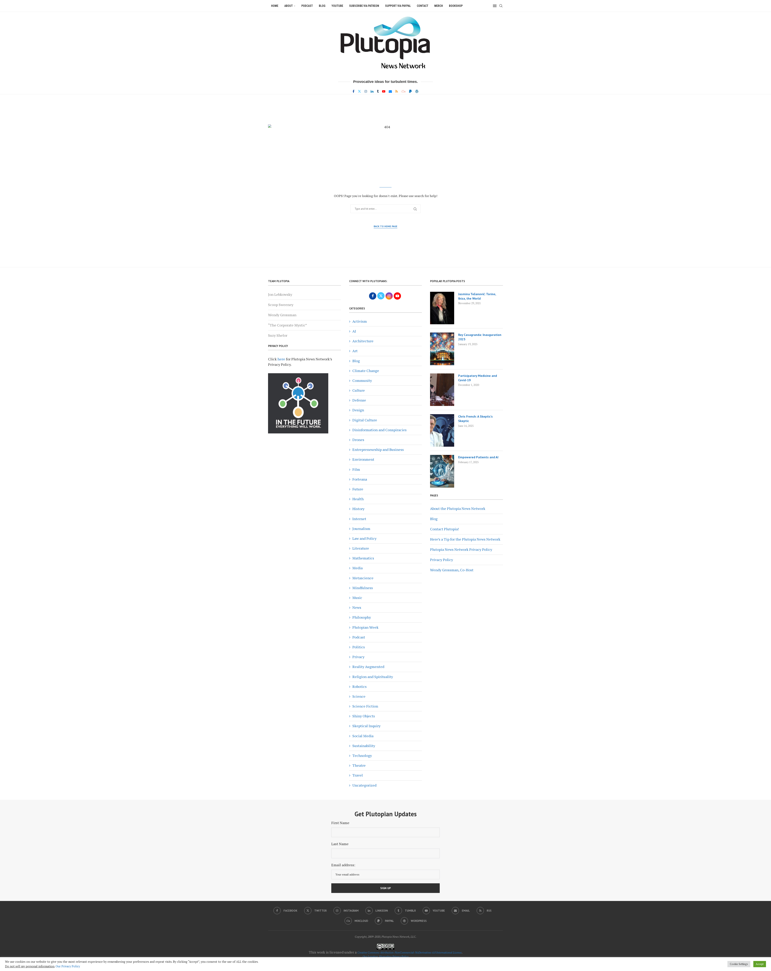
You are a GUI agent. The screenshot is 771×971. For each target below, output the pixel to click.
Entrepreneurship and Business (378, 449)
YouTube (337, 5)
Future (357, 489)
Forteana (359, 479)
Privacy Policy (441, 559)
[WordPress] (416, 91)
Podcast (307, 5)
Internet (359, 518)
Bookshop (456, 5)
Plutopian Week (365, 627)
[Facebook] (353, 91)
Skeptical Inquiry (366, 725)
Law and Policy (364, 538)
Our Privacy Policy (68, 966)
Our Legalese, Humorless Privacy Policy (385, 956)
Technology (362, 755)
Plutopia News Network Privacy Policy (461, 549)
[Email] (390, 91)
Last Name (340, 843)
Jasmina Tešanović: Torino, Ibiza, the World (477, 296)
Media (357, 567)
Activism (359, 321)
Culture (358, 390)
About (288, 5)
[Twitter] (359, 91)
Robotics (359, 686)
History (358, 508)
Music (357, 597)
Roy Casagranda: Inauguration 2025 (479, 337)
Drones (358, 439)
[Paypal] (410, 91)
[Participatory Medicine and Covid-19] (442, 389)
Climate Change (365, 370)
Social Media (362, 735)
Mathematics (363, 558)
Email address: (343, 864)
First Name (340, 822)
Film (356, 469)
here (281, 359)
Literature (360, 548)
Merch (438, 5)
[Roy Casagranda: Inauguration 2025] (442, 348)
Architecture (362, 341)
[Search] (501, 6)
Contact (422, 5)
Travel (357, 775)
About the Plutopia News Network (457, 508)
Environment (363, 459)
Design (358, 410)
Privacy (358, 656)
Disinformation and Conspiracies (379, 429)
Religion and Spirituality (372, 676)
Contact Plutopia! (444, 529)
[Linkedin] (372, 91)
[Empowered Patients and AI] (442, 471)
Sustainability (363, 745)
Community (362, 380)
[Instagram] (365, 91)
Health (358, 498)
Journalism (361, 528)
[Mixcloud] (403, 91)
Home (274, 5)
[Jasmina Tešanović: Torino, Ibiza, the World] (442, 308)
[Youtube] (383, 91)
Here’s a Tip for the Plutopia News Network (465, 539)
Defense (359, 400)
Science (358, 696)
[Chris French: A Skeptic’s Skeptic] (442, 430)
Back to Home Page (385, 226)
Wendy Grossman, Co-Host (451, 569)
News (356, 607)
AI (354, 331)
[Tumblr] (378, 91)
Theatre (359, 765)
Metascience (362, 577)
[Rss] (396, 91)
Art (355, 350)
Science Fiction (365, 706)
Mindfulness (362, 587)
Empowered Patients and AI (478, 457)
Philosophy (361, 617)
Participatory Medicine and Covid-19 (477, 378)
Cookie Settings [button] (739, 964)
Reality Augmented (368, 666)
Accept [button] (760, 964)
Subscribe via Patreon (364, 5)
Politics (358, 647)
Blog (322, 5)
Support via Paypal (398, 5)
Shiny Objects (363, 716)
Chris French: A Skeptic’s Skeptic (475, 418)
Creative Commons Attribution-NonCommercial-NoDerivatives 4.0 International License (409, 952)
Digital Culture (364, 420)
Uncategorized (364, 785)
